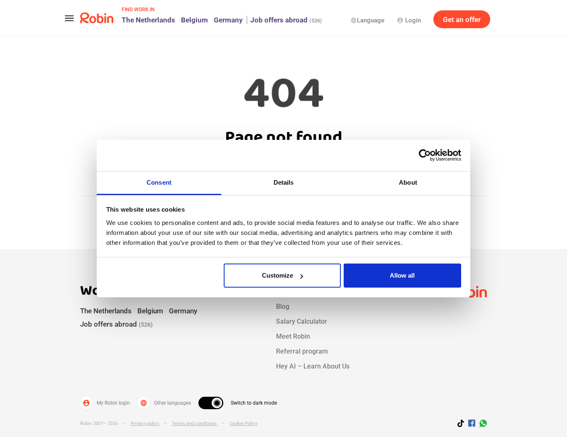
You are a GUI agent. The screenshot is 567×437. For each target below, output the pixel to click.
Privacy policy (145, 423)
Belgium (194, 20)
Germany (228, 20)
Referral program (302, 351)
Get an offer (462, 19)
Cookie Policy (243, 423)
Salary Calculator (301, 321)
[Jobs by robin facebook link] (471, 424)
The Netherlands (148, 20)
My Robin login (106, 403)
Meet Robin (293, 336)
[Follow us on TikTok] (462, 424)
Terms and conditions (195, 423)
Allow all (402, 275)
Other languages (165, 403)
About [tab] (408, 182)
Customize (277, 275)
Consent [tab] (159, 182)
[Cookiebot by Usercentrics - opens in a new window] (425, 155)
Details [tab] (284, 182)
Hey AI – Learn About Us (312, 366)
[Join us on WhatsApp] (481, 424)
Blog (282, 306)
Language (367, 20)
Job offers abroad (286, 20)
